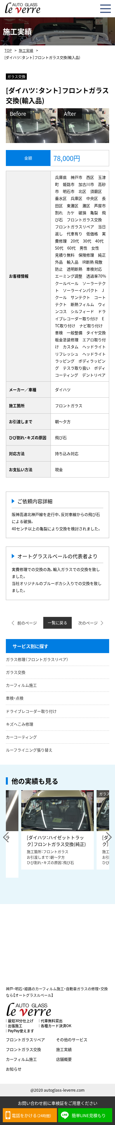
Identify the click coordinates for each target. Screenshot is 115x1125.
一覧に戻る (57, 622)
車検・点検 (14, 698)
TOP (8, 50)
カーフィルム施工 (21, 685)
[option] (57, 830)
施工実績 (26, 50)
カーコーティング (21, 737)
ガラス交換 (15, 672)
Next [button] (109, 837)
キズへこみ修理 (19, 724)
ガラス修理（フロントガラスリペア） (37, 659)
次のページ (88, 623)
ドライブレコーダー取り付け (31, 711)
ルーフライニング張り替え (29, 750)
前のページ (27, 623)
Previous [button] (6, 837)
